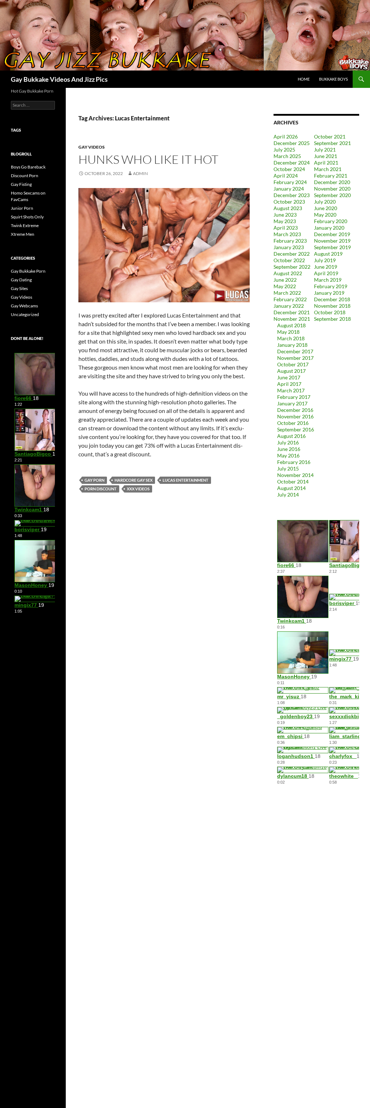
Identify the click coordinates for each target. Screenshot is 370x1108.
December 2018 (332, 299)
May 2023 (285, 221)
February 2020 (330, 221)
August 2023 (288, 208)
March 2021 (327, 169)
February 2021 (330, 175)
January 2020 (329, 228)
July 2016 (288, 442)
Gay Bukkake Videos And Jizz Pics (59, 79)
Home (304, 79)
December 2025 (292, 143)
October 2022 (289, 260)
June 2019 (325, 267)
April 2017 (289, 384)
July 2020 (325, 202)
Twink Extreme (25, 225)
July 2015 (288, 468)
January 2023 (289, 247)
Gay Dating (21, 279)
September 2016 (295, 429)
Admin (140, 173)
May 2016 (288, 455)
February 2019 (330, 286)
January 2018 (292, 345)
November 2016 (295, 416)
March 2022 (287, 293)
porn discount (101, 488)
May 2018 (288, 332)
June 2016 (288, 449)
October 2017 (293, 364)
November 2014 (295, 475)
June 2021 (325, 156)
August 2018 (291, 325)
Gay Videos (91, 147)
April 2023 (286, 228)
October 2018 (329, 312)
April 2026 (286, 136)
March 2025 (287, 156)
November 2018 (332, 306)
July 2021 (325, 149)
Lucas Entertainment (185, 480)
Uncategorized (25, 314)
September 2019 (332, 247)
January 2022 (289, 306)
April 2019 (326, 273)
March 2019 (327, 280)
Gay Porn (94, 480)
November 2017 (295, 358)
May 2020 (325, 215)
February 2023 (290, 241)
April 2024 (286, 175)
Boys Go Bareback (28, 167)
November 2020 (332, 189)
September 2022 (292, 267)
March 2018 (291, 338)
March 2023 (287, 234)
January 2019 (329, 293)
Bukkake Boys (333, 79)
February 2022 (290, 299)
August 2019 (328, 254)
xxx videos (138, 488)
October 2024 (289, 169)
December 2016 (295, 410)
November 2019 (332, 241)
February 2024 (290, 182)
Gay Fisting (21, 184)
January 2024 (289, 189)
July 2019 (325, 260)
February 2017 (293, 397)
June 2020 (325, 208)
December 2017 (295, 351)
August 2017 (291, 371)
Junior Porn (22, 208)
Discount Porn (24, 175)
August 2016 (291, 436)
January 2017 (292, 403)
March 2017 (291, 390)
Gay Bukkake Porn (28, 271)
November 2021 (292, 319)
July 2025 (284, 149)
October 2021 (329, 136)
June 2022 (285, 280)
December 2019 (332, 234)
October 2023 (289, 202)
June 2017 (288, 377)
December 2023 (292, 195)
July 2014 (288, 494)
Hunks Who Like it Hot (148, 159)
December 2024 (292, 162)
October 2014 (293, 481)
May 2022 (285, 286)
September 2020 (332, 195)
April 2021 (326, 162)
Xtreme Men (22, 234)
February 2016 (293, 462)
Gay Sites (19, 288)
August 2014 (291, 488)
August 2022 (288, 273)
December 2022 (292, 254)
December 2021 (292, 312)
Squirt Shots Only (27, 217)
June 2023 (285, 215)
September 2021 (332, 143)
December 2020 (332, 182)
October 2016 (293, 423)
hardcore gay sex (133, 480)
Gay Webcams (24, 305)
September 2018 (332, 319)
